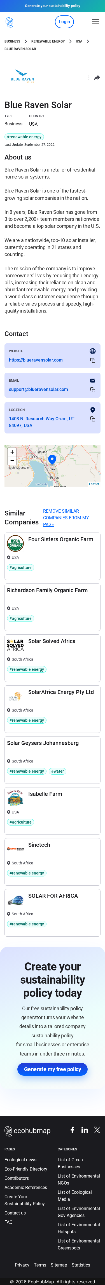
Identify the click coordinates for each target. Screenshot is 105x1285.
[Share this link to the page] (97, 77)
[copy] (92, 360)
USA (79, 41)
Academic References (25, 1187)
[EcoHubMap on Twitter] (94, 1129)
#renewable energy (24, 137)
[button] (52, 460)
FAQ (8, 1222)
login (64, 21)
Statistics (81, 1265)
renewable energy (48, 41)
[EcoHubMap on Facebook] (70, 1129)
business (12, 41)
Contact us (15, 1213)
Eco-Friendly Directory (25, 1169)
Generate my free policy (52, 1069)
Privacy (22, 1265)
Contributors (16, 1178)
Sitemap (59, 1265)
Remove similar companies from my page (66, 517)
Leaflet (94, 484)
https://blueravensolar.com (36, 360)
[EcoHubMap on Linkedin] (82, 1129)
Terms (40, 1265)
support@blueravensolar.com (38, 389)
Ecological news (20, 1159)
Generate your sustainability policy (52, 6)
